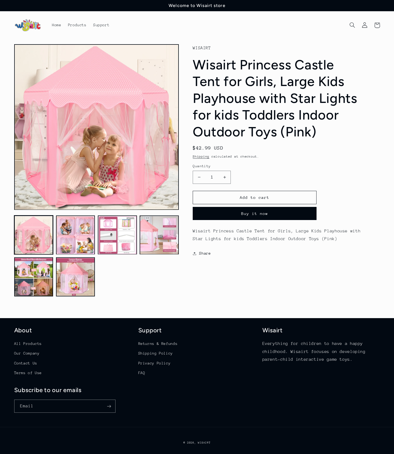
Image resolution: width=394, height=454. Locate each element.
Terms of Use (28, 373)
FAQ (141, 373)
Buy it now (254, 213)
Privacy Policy (154, 363)
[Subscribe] (109, 406)
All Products (28, 343)
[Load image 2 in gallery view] (75, 235)
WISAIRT (204, 442)
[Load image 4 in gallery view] (159, 235)
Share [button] (205, 253)
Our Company (27, 353)
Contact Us (25, 363)
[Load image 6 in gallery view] (75, 277)
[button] (352, 25)
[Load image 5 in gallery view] (33, 277)
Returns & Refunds (158, 343)
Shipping (201, 156)
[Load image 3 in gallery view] (117, 235)
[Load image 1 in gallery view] (33, 235)
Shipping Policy (155, 353)
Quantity (202, 166)
